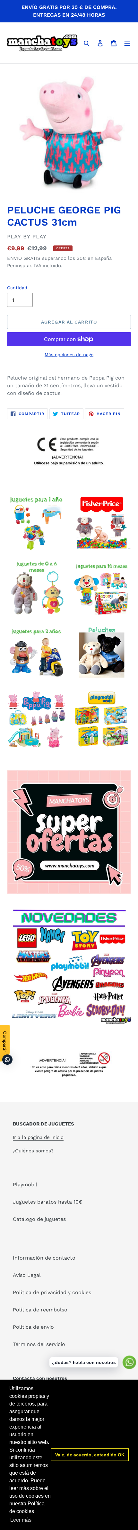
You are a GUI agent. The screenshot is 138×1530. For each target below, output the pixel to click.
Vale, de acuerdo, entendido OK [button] (90, 1454)
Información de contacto (44, 1258)
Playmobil (25, 1185)
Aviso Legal (27, 1275)
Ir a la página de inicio (38, 1137)
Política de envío (33, 1327)
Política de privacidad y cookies (52, 1292)
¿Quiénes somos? (33, 1151)
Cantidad (17, 287)
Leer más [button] (20, 1520)
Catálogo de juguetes (39, 1219)
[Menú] (127, 43)
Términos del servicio (39, 1344)
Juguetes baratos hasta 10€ (47, 1202)
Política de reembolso (40, 1310)
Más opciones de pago (69, 354)
